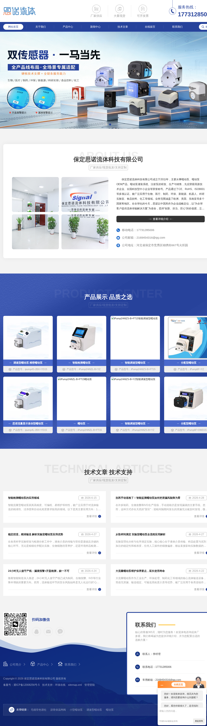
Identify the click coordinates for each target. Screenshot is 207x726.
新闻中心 (95, 26)
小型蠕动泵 (76, 709)
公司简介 (15, 664)
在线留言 (150, 26)
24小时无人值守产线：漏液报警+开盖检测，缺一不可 (38, 571)
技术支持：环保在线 (53, 684)
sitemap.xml (75, 684)
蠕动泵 (81, 423)
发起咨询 (199, 721)
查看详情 (92, 516)
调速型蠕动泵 (94, 709)
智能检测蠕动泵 (81, 362)
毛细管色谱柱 (38, 709)
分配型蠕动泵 (188, 362)
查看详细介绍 (160, 219)
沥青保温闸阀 (58, 709)
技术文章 (123, 26)
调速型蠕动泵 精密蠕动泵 (28, 362)
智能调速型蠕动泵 (135, 362)
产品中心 (68, 26)
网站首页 (13, 26)
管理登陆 (89, 684)
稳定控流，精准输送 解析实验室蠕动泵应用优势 (35, 534)
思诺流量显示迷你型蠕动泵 (28, 423)
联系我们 (177, 26)
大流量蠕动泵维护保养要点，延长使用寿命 (140, 571)
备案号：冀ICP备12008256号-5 (21, 684)
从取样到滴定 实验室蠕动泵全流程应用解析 (140, 534)
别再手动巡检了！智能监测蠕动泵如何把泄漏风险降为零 (148, 497)
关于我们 (40, 26)
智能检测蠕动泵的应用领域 (23, 497)
